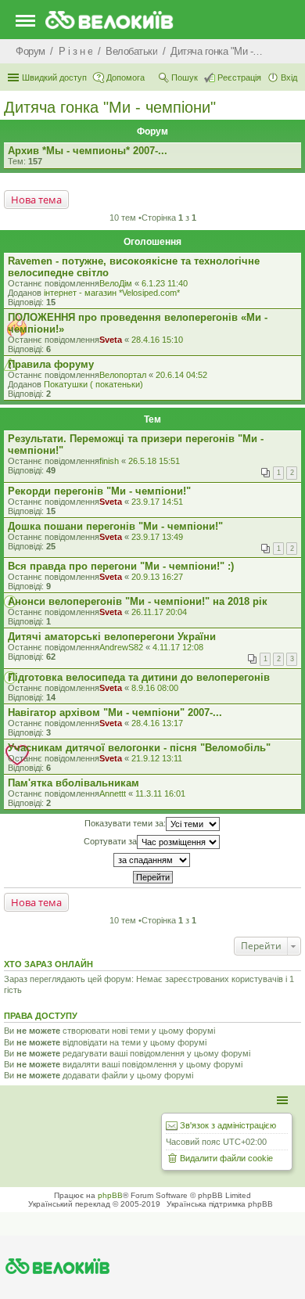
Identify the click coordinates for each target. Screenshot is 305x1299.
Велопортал (122, 375)
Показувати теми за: (125, 823)
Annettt (112, 793)
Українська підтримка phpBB (220, 1204)
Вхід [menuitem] (289, 77)
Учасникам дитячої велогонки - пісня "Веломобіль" (139, 748)
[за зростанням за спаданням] (152, 860)
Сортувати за (110, 841)
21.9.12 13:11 (156, 758)
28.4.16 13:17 (157, 723)
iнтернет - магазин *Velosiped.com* (112, 292)
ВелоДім (115, 283)
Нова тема (36, 200)
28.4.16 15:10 (157, 339)
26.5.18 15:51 (154, 461)
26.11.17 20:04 (159, 612)
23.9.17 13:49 (157, 537)
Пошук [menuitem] (184, 77)
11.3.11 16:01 (160, 793)
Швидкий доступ (54, 77)
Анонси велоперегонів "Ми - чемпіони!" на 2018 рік (137, 601)
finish (109, 461)
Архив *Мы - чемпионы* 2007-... (87, 151)
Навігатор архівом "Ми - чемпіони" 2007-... (115, 712)
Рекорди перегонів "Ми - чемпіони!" (99, 491)
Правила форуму (51, 364)
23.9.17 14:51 (157, 501)
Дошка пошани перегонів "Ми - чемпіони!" (115, 526)
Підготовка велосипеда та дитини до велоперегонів (139, 677)
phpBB (110, 1195)
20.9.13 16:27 (157, 576)
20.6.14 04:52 (181, 375)
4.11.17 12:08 (177, 647)
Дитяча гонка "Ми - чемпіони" (110, 107)
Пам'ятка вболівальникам (73, 783)
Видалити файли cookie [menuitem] (226, 1158)
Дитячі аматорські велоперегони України (112, 636)
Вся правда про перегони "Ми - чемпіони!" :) (121, 566)
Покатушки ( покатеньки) (93, 384)
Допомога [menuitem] (125, 77)
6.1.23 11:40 (165, 283)
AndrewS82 (121, 647)
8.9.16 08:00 (154, 688)
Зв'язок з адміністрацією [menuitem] (228, 1125)
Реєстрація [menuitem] (239, 77)
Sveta (110, 339)
